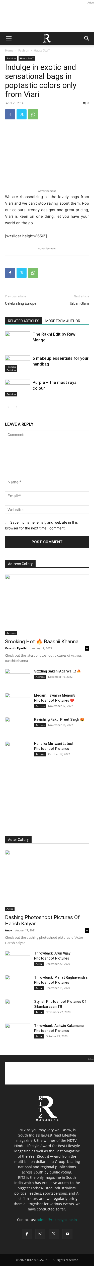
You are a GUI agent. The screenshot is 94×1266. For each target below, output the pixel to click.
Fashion (23, 50)
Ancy (8, 930)
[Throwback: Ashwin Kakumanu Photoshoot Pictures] (17, 1032)
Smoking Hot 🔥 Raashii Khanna (41, 642)
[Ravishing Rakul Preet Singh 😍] (17, 726)
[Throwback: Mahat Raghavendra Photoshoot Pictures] (17, 983)
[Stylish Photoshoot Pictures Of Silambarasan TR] (17, 1008)
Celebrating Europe (20, 303)
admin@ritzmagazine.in (57, 1219)
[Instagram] (40, 1234)
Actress (11, 633)
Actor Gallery (18, 840)
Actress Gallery (20, 564)
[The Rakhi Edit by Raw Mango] (17, 350)
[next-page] (16, 407)
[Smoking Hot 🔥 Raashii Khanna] (47, 604)
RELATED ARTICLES (23, 321)
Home (9, 50)
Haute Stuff (42, 50)
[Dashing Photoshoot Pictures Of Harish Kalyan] (47, 880)
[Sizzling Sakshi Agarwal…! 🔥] (17, 677)
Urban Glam (79, 303)
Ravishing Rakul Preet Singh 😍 (59, 719)
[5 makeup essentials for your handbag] (17, 363)
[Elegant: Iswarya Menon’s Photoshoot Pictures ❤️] (17, 701)
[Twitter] (22, 114)
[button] (9, 38)
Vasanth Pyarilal (16, 648)
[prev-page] (8, 407)
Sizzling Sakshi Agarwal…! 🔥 (57, 671)
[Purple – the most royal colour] (17, 388)
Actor (10, 909)
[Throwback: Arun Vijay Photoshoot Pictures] (17, 959)
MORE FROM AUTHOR (62, 321)
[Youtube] (67, 1234)
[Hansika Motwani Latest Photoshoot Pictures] (17, 750)
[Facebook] (10, 114)
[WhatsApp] (33, 114)
